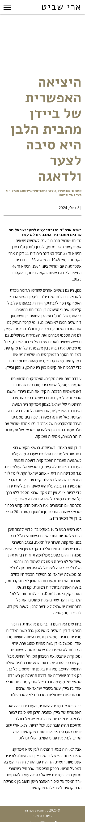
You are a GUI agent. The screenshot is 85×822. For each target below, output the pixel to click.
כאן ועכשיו (64, 190)
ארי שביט (61, 6)
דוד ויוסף (38, 815)
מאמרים (76, 190)
